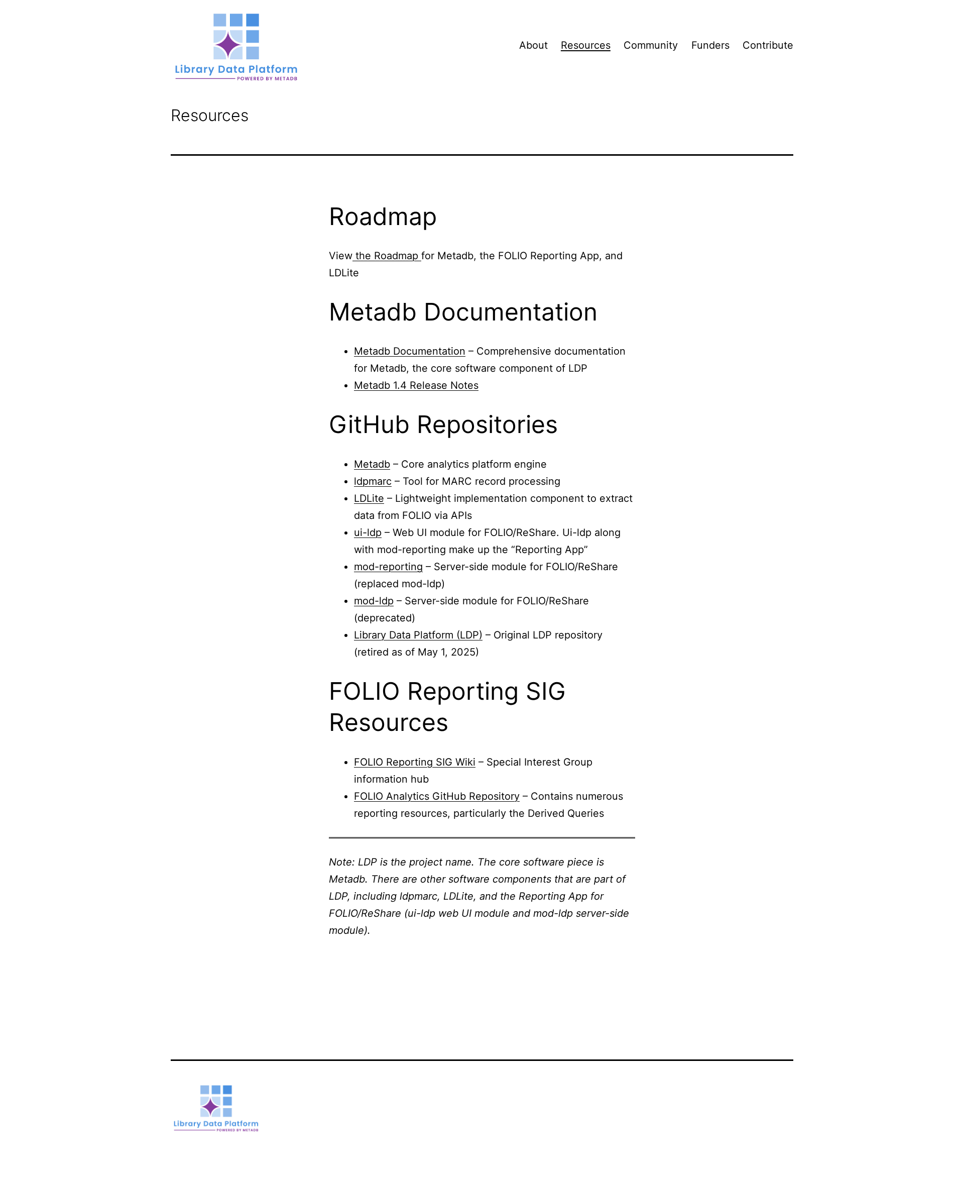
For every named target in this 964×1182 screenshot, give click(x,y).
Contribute (768, 45)
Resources (586, 45)
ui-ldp (368, 532)
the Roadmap (386, 256)
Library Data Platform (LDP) (418, 635)
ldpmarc (373, 481)
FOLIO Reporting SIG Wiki (414, 762)
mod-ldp (374, 601)
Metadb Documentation (409, 351)
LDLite (369, 498)
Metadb (372, 464)
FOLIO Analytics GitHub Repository (437, 796)
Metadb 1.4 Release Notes (416, 385)
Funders (710, 45)
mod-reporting (388, 567)
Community (651, 45)
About (533, 45)
